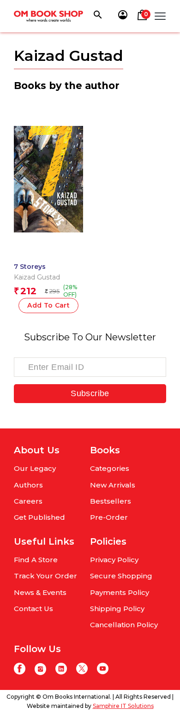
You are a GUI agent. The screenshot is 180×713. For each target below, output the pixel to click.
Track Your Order (45, 575)
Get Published (39, 517)
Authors (28, 485)
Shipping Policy (117, 608)
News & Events (40, 592)
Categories (109, 468)
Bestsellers (110, 501)
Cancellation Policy (124, 624)
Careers (28, 501)
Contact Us (33, 608)
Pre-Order (109, 517)
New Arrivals (112, 485)
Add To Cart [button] (48, 305)
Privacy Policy (114, 559)
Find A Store (36, 559)
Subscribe (90, 393)
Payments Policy (119, 592)
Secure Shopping (121, 575)
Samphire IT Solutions (123, 705)
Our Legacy (35, 468)
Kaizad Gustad (37, 277)
